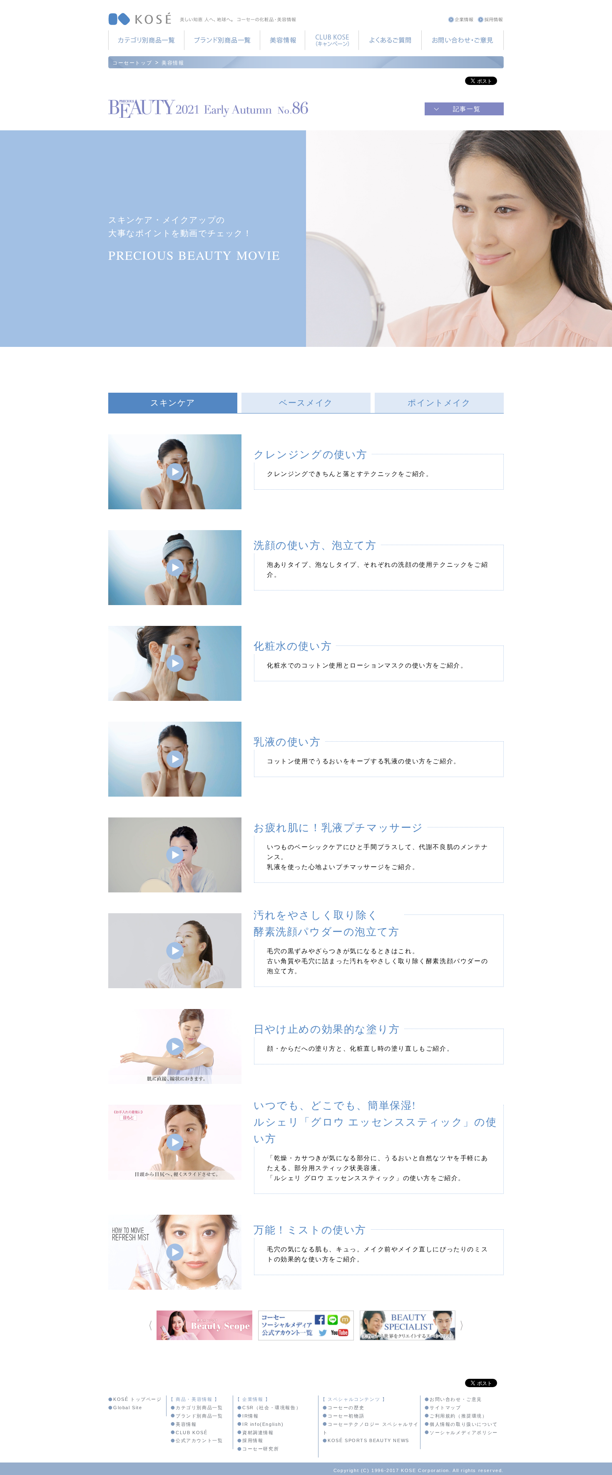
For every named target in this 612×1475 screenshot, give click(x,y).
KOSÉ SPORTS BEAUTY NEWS (368, 1440)
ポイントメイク (439, 402)
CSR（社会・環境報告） (271, 1407)
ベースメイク (306, 402)
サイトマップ (445, 1407)
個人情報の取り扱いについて (464, 1424)
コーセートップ (132, 62)
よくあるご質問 (389, 40)
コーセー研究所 (260, 1448)
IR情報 (250, 1415)
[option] (204, 1325)
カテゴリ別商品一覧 (146, 40)
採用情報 (490, 19)
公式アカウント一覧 (199, 1440)
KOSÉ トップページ (137, 1399)
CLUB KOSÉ (191, 1432)
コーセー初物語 (346, 1415)
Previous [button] (150, 1325)
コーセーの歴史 (346, 1407)
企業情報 (460, 19)
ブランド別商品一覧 (222, 40)
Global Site (127, 1407)
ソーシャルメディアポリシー (464, 1432)
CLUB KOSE (331, 40)
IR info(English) (263, 1424)
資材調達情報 (258, 1432)
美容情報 (282, 40)
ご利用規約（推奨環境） (459, 1415)
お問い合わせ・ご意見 (462, 40)
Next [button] (461, 1325)
